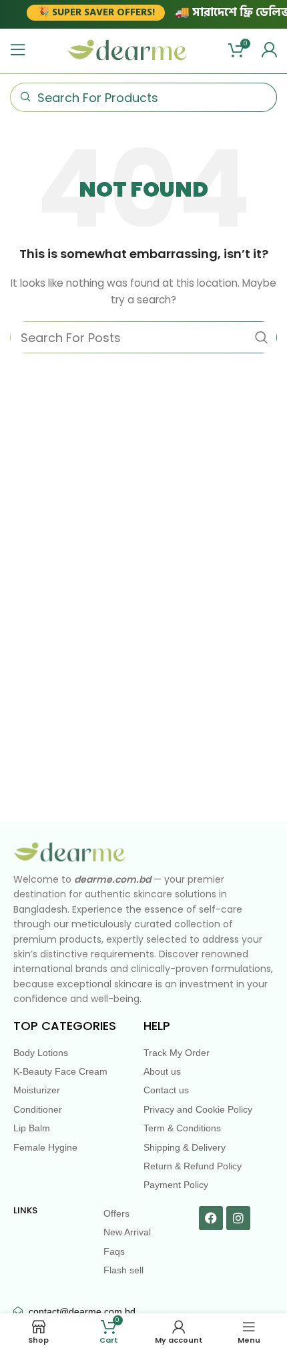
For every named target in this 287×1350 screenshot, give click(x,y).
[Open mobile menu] (18, 50)
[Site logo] (127, 49)
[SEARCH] (261, 337)
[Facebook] (211, 1218)
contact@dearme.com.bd (82, 1311)
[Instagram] (238, 1218)
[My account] (269, 50)
